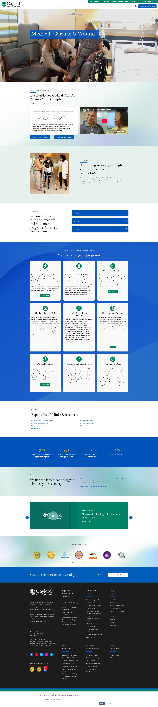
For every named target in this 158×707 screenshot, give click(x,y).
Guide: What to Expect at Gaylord (43, 420)
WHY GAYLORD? (70, 6)
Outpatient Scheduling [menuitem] (92, 658)
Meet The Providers (88, 420)
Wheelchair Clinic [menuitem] (91, 637)
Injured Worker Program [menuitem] (69, 625)
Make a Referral (132, 1)
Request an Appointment (147, 6)
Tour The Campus (87, 423)
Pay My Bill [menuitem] (89, 672)
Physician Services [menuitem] (91, 608)
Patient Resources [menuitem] (91, 666)
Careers (114, 1)
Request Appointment (118, 575)
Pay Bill (106, 1)
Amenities (85, 426)
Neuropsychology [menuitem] (91, 616)
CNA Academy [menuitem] (114, 658)
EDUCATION (128, 6)
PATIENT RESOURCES (105, 6)
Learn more (45, 295)
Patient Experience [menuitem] (115, 608)
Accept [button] (101, 703)
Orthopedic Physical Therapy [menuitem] (94, 600)
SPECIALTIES (58, 6)
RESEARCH (118, 6)
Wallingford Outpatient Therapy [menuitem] (69, 678)
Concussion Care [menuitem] (90, 623)
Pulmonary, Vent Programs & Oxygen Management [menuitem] (70, 621)
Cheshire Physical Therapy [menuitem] (69, 655)
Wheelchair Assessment (40, 423)
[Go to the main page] (10, 4)
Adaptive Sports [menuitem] (114, 655)
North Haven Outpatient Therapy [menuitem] (69, 670)
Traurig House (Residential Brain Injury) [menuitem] (70, 609)
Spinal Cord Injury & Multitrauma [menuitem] (67, 613)
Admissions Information (40, 137)
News (122, 1)
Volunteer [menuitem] (113, 619)
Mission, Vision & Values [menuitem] (117, 611)
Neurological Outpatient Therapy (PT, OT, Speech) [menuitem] (93, 612)
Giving (142, 1)
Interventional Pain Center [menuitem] (93, 605)
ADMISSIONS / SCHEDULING (86, 6)
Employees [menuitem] (113, 625)
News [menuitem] (111, 614)
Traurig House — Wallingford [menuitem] (70, 674)
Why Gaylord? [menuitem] (114, 603)
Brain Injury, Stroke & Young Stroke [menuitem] (70, 604)
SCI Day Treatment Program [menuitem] (94, 635)
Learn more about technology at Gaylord (92, 486)
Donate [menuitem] (112, 622)
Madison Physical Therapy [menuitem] (69, 666)
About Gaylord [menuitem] (114, 600)
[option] (79, 515)
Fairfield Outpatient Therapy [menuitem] (70, 661)
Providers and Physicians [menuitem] (117, 605)
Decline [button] (109, 703)
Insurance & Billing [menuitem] (91, 669)
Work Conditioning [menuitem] (91, 632)
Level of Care (37, 429)
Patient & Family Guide (64, 137)
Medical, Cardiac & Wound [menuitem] (69, 617)
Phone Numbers (151, 1)
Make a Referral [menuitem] (90, 661)
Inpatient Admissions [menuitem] (92, 655)
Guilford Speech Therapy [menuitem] (69, 663)
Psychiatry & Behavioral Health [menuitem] (93, 620)
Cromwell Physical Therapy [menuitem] (70, 658)
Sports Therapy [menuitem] (90, 603)
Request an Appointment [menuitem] (93, 663)
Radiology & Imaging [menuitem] (92, 629)
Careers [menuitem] (112, 617)
